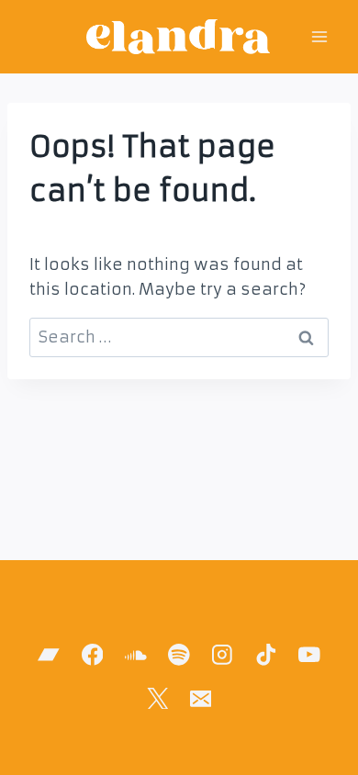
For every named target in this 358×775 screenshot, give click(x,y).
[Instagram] (222, 655)
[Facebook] (92, 655)
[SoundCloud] (135, 655)
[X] (157, 698)
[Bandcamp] (49, 655)
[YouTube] (308, 655)
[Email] (200, 698)
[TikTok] (265, 655)
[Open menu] (319, 36)
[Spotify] (178, 655)
